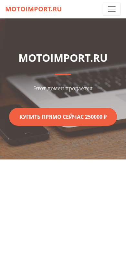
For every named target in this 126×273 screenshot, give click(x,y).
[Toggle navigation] (112, 9)
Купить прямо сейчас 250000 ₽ (63, 116)
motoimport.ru (33, 9)
